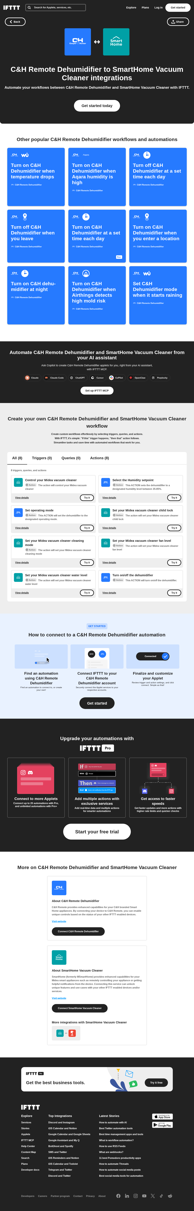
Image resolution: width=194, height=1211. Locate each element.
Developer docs (30, 1170)
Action (32, 485)
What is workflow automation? (116, 1140)
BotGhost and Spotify (60, 1146)
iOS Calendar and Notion (62, 1128)
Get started (178, 7)
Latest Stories (109, 1116)
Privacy (90, 1196)
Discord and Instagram (61, 1122)
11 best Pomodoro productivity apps (120, 1158)
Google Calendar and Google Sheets (69, 1134)
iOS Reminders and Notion (63, 1158)
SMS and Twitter (57, 1152)
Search (25, 1158)
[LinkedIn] (127, 1196)
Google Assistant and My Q (63, 1140)
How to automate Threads (114, 1164)
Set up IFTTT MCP (97, 390)
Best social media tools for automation (121, 1176)
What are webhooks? (111, 1152)
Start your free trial (97, 831)
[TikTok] (161, 1196)
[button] (97, 703)
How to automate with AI (113, 1122)
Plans (145, 7)
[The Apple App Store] (162, 1116)
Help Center (28, 1146)
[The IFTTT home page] (11, 7)
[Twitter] (153, 1196)
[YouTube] (144, 1196)
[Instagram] (135, 1196)
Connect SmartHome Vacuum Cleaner (80, 1008)
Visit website (59, 921)
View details (22, 497)
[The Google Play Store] (162, 1125)
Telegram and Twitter (60, 1170)
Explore (131, 7)
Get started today (97, 106)
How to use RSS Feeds (112, 1146)
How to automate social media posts (120, 1170)
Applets (25, 1134)
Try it (87, 497)
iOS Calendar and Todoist (63, 1164)
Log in (158, 7)
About (101, 1196)
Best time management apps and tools (121, 1134)
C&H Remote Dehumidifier (56, 69)
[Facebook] (118, 1196)
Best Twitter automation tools (116, 1128)
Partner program (60, 1196)
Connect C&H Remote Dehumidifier (78, 931)
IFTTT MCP (27, 1140)
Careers (42, 1196)
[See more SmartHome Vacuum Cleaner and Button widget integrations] (66, 1033)
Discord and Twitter (59, 1176)
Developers (27, 1196)
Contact (77, 1196)
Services (26, 1122)
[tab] (17, 458)
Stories (25, 1128)
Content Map (28, 1152)
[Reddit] (170, 1196)
